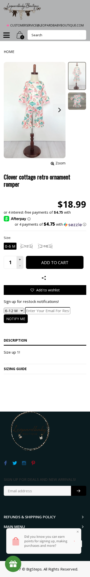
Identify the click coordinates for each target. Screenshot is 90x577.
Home (9, 51)
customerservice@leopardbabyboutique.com (47, 25)
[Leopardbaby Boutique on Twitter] (14, 463)
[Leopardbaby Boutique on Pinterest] (33, 463)
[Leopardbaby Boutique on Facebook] (5, 463)
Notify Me (15, 318)
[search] (57, 35)
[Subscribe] (78, 491)
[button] (45, 224)
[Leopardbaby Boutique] (22, 11)
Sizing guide (15, 368)
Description (15, 340)
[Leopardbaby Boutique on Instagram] (24, 463)
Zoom (61, 163)
